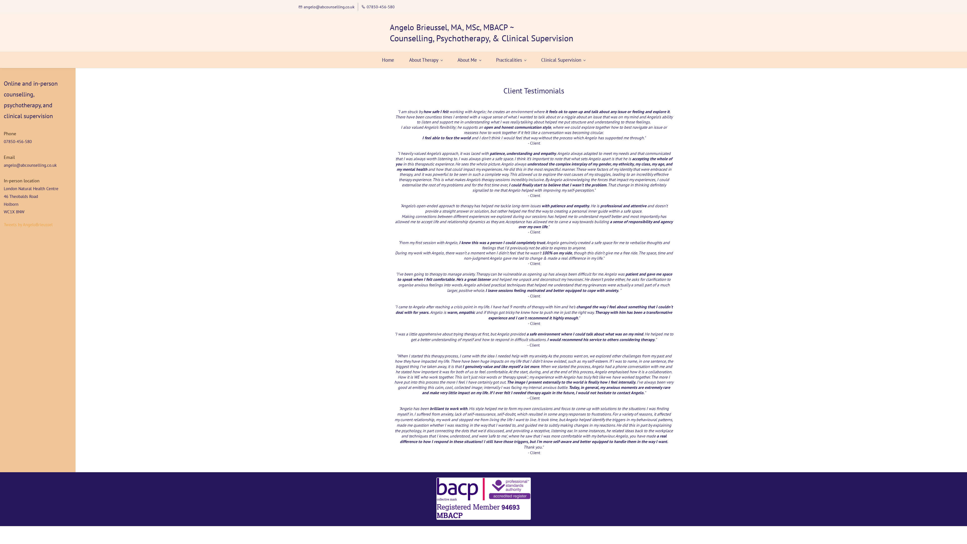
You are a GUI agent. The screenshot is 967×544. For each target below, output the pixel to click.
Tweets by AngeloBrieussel (28, 224)
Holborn (11, 204)
